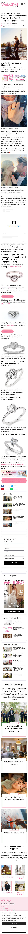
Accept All (14, 923)
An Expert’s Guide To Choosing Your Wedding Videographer (19, 504)
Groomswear (7, 893)
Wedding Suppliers (20, 893)
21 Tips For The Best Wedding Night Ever (17, 674)
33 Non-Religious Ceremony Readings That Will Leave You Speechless (18, 669)
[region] (14, 922)
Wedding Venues (7, 877)
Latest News (5, 25)
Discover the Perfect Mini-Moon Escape (18, 510)
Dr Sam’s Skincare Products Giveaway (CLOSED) (17, 622)
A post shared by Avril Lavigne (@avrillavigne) (14, 240)
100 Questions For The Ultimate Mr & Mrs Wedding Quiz (18, 655)
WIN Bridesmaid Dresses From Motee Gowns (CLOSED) (18, 635)
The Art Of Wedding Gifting (17, 523)
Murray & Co (6, 304)
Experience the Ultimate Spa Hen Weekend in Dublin (18, 517)
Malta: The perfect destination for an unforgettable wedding (18, 497)
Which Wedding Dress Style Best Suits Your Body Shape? (19, 648)
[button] (21, 3)
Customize (14, 927)
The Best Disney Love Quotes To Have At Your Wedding (18, 662)
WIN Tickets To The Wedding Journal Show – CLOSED (19, 628)
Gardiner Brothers (14, 267)
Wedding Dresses (20, 877)
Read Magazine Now (14, 611)
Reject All (14, 931)
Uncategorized (16, 25)
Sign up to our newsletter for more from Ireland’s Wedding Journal (14, 480)
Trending (10, 25)
